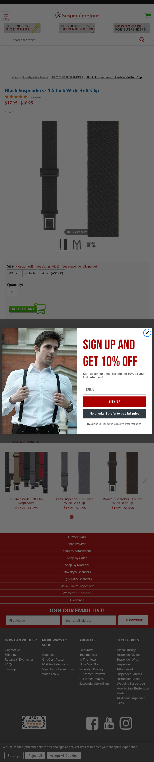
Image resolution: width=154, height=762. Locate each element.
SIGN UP (115, 401)
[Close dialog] (147, 333)
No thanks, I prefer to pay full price (115, 413)
